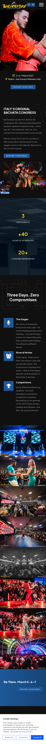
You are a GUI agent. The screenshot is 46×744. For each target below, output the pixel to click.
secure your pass (30, 689)
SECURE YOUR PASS (23, 87)
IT (29, 5)
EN (33, 5)
